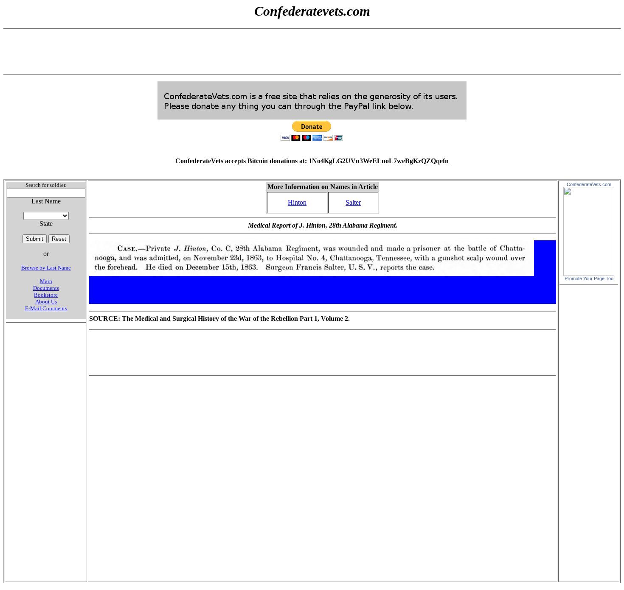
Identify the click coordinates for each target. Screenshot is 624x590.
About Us (46, 301)
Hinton (297, 202)
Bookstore (46, 295)
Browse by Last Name (46, 267)
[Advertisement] (312, 51)
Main (46, 281)
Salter (353, 202)
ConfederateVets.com (589, 184)
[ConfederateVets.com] (588, 273)
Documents (46, 288)
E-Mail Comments (46, 308)
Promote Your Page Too (589, 278)
